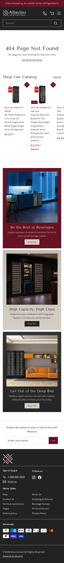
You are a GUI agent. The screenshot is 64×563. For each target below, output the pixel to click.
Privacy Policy (39, 513)
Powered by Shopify (13, 556)
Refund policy (10, 513)
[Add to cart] (27, 85)
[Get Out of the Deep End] (32, 360)
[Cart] (52, 13)
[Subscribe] (53, 440)
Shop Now (32, 242)
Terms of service (40, 508)
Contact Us (8, 499)
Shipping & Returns (42, 499)
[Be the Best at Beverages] (32, 197)
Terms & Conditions (13, 504)
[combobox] (32, 23)
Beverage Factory (41, 504)
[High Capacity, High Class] (32, 279)
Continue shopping (32, 60)
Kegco (6, 508)
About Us (36, 494)
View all (57, 77)
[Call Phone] (45, 13)
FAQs (5, 494)
